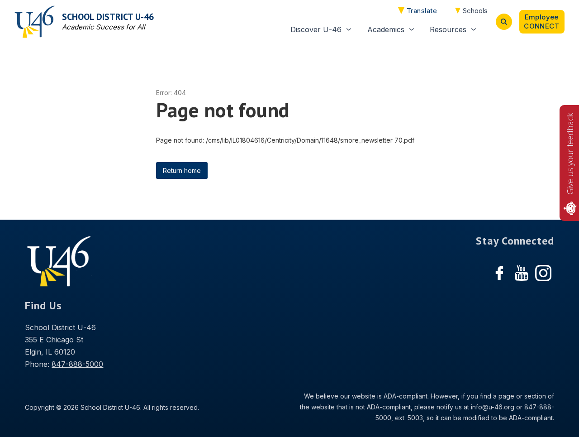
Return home (182, 170)
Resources (448, 29)
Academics (385, 29)
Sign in (542, 22)
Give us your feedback (570, 154)
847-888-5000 (77, 364)
